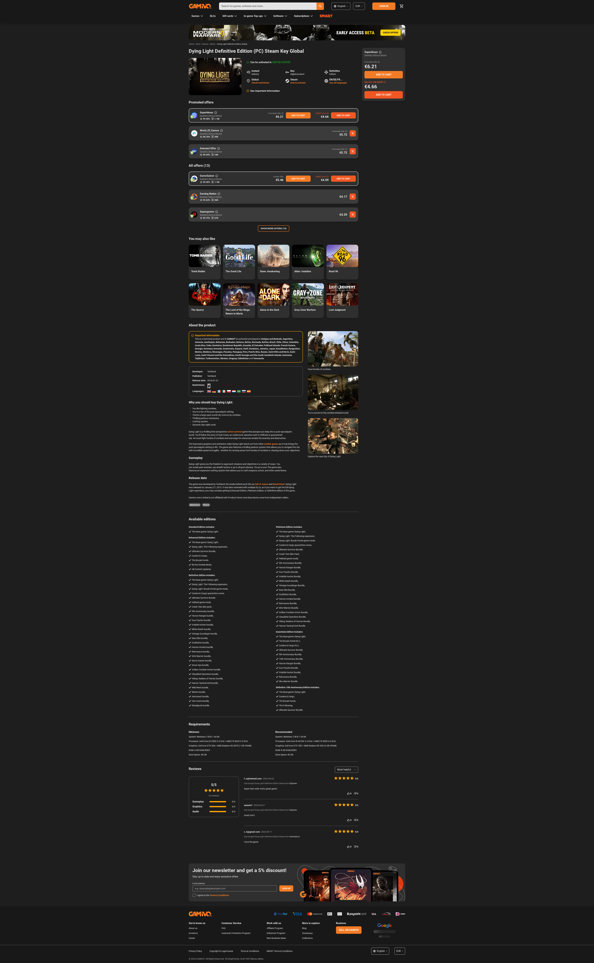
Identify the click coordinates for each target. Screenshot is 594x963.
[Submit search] (320, 6)
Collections (307, 938)
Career (192, 938)
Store (198, 44)
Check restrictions (260, 83)
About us (193, 928)
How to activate (298, 83)
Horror (206, 505)
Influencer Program (276, 933)
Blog (304, 928)
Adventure (195, 505)
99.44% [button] (206, 154)
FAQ (224, 928)
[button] (194, 115)
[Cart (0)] (401, 6)
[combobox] (267, 6)
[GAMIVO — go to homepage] (200, 6)
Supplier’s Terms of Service (211, 116)
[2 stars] (210, 790)
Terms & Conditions (219, 895)
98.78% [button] (206, 136)
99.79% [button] (206, 218)
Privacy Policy (195, 951)
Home (191, 44)
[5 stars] (222, 790)
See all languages (338, 83)
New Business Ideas (276, 938)
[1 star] (206, 790)
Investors (193, 933)
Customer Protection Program (236, 933)
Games (205, 44)
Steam (212, 44)
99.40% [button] (206, 119)
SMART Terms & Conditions (280, 951)
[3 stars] (214, 790)
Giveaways (307, 933)
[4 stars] (218, 790)
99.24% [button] (206, 200)
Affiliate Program (275, 928)
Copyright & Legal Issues (221, 951)
